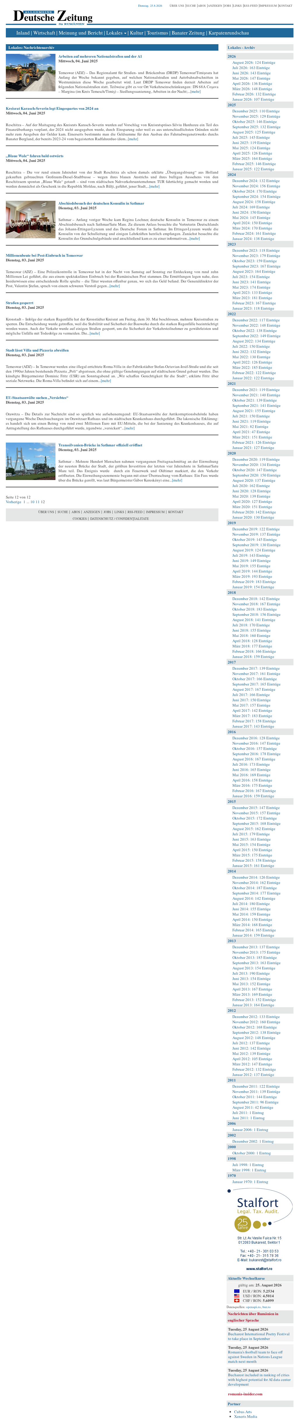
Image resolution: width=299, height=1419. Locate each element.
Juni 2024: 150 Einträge (251, 212)
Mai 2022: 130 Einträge (251, 356)
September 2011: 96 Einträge (255, 1102)
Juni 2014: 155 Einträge (251, 908)
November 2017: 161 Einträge (256, 673)
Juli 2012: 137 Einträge (251, 1043)
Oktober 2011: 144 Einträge (254, 1096)
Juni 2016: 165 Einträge (251, 769)
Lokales (114, 32)
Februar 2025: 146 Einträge (254, 163)
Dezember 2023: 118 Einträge (256, 250)
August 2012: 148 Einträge (253, 1037)
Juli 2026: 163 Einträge (251, 67)
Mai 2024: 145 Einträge (251, 217)
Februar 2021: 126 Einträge (254, 442)
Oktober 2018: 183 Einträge (254, 609)
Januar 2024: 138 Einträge (253, 238)
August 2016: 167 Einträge (253, 759)
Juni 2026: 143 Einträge (251, 73)
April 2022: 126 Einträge (252, 362)
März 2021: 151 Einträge (252, 437)
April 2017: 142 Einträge (252, 710)
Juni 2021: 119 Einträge (251, 421)
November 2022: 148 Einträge (256, 325)
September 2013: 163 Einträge (256, 962)
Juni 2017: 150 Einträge (251, 699)
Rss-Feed (251, 6)
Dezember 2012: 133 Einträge (256, 1016)
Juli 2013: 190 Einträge (251, 973)
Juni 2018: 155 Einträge (251, 630)
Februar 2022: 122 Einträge (254, 372)
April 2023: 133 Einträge (252, 292)
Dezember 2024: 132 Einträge (256, 180)
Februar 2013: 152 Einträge (254, 999)
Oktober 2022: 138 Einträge (254, 330)
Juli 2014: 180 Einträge (251, 903)
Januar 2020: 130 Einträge (253, 517)
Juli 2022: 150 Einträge (251, 346)
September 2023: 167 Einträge (256, 266)
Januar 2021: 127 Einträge (253, 447)
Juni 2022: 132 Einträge (251, 351)
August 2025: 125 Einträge (253, 132)
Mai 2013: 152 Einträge (251, 983)
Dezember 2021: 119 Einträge (256, 389)
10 (32, 501)
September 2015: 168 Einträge (256, 823)
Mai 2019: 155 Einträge (251, 565)
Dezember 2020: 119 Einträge (256, 459)
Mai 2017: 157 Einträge (251, 705)
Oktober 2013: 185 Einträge (254, 957)
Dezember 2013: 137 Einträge (256, 947)
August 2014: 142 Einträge (253, 898)
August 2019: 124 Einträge (253, 550)
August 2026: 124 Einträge (253, 62)
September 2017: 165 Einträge (256, 684)
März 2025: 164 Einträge (252, 158)
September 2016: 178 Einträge (256, 753)
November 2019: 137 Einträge (256, 534)
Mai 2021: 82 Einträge (250, 426)
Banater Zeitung (188, 32)
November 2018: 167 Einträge (256, 603)
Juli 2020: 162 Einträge (251, 485)
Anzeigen (215, 6)
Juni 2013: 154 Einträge (251, 978)
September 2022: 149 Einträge (256, 335)
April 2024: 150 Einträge (252, 222)
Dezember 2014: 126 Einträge (256, 877)
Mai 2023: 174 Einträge (251, 287)
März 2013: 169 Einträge (252, 994)
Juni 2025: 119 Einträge (251, 142)
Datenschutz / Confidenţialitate (119, 518)
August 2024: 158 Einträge (253, 201)
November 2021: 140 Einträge (256, 395)
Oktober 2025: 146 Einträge (254, 121)
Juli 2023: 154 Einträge (251, 276)
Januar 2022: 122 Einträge (253, 378)
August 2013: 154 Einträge (253, 968)
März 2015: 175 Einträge (252, 855)
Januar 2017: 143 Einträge (253, 726)
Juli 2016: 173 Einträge (251, 764)
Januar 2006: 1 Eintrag (250, 1129)
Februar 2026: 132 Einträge (254, 94)
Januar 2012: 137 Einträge (253, 1074)
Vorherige (14, 501)
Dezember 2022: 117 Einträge (256, 320)
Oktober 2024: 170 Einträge (254, 191)
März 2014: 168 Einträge (252, 924)
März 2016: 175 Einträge (252, 785)
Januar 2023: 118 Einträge (253, 308)
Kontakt (285, 6)
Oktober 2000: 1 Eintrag (251, 1153)
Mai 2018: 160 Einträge (251, 635)
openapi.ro (253, 1307)
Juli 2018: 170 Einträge (251, 625)
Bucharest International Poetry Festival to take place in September (259, 1336)
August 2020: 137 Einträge (253, 480)
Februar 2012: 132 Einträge (254, 1069)
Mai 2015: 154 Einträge (251, 844)
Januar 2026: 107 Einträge (253, 99)
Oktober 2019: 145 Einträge (254, 539)
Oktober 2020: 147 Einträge (254, 469)
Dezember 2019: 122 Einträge (256, 529)
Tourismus (157, 32)
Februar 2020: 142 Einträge (254, 512)
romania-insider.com (245, 1393)
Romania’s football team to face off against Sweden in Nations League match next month (255, 1356)
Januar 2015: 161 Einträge (253, 865)
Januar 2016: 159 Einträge (253, 796)
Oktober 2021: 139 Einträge (254, 400)
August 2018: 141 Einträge (253, 619)
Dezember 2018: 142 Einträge (256, 598)
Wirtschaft (44, 32)
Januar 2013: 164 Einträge (253, 1004)
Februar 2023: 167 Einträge (254, 303)
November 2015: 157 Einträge (256, 812)
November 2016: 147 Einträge (256, 743)
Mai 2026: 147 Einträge (251, 78)
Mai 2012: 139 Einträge (251, 1053)
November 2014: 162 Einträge (256, 882)
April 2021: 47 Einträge (251, 431)
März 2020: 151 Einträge (252, 506)
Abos (202, 6)
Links (237, 6)
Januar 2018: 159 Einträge (253, 656)
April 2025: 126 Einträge (252, 153)
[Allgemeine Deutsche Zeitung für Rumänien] (52, 13)
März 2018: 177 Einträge (252, 646)
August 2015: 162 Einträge (253, 828)
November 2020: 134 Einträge (256, 464)
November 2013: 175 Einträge (256, 952)
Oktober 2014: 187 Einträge (254, 887)
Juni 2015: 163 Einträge (251, 839)
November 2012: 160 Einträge (256, 1021)
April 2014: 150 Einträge (252, 919)
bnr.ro (267, 1307)
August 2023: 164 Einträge (253, 271)
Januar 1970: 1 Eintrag (250, 1181)
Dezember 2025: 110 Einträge (256, 111)
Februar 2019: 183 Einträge (254, 581)
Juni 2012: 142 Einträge (251, 1048)
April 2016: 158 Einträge (252, 780)
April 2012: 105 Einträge (252, 1058)
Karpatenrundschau (228, 32)
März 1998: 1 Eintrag (249, 1170)
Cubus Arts (243, 1411)
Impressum (268, 6)
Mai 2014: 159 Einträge (251, 914)
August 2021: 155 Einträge (253, 410)
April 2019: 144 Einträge (252, 571)
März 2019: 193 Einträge (252, 576)
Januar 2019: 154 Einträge (253, 587)
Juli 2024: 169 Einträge (251, 207)
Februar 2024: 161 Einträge (254, 233)
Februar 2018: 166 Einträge (254, 651)
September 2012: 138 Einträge (256, 1032)
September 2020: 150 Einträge (256, 475)
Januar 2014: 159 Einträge (253, 935)
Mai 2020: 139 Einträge (251, 496)
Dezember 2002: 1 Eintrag (253, 1141)
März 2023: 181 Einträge (252, 297)
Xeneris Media (245, 1416)
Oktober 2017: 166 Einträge (254, 678)
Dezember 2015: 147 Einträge (256, 807)
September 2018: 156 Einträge (256, 614)
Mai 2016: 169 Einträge (251, 774)
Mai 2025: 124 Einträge (251, 147)
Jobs (227, 6)
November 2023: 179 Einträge (256, 255)
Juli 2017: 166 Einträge (251, 694)
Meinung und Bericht (81, 32)
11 (38, 501)
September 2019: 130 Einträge (256, 544)
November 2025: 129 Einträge (256, 116)
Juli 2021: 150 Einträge (251, 416)
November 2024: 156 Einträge (256, 186)
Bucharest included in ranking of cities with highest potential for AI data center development (259, 1379)
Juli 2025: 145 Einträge (251, 137)
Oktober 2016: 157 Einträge (254, 748)
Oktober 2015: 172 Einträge (254, 818)
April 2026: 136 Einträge (252, 83)
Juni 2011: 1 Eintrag (248, 1117)
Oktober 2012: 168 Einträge (254, 1027)
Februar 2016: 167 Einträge (254, 790)
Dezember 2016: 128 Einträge (256, 738)
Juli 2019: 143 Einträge (251, 555)
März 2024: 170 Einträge (252, 228)
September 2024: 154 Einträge (256, 196)
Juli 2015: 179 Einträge (251, 834)
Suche (191, 6)
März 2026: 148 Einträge (252, 88)
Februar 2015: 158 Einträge (254, 860)
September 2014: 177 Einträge (256, 893)
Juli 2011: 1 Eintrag (248, 1112)
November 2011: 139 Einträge (256, 1091)
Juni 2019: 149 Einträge (251, 560)
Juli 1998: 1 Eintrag (248, 1164)
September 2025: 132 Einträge (256, 126)
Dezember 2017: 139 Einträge (256, 668)
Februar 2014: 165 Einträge (254, 930)
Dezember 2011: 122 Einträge (256, 1086)
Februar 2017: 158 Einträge (254, 721)
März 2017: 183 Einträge (252, 715)
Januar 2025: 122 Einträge (253, 169)
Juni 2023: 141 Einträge (251, 282)
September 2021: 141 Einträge (256, 405)
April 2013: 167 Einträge (252, 989)
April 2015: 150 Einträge (252, 849)
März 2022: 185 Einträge (252, 367)
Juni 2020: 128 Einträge (251, 491)
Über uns (177, 6)
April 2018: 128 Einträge (252, 640)
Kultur (136, 32)
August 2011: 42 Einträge (252, 1107)
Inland (23, 32)
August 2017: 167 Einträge (253, 689)
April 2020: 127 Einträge (252, 501)
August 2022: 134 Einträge (253, 341)
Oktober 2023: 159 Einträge (254, 260)
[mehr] (195, 91)
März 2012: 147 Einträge (252, 1064)
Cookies (80, 518)
